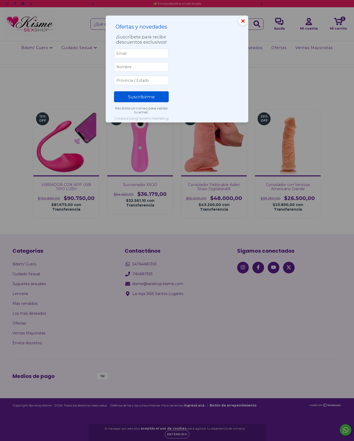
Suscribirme (141, 96)
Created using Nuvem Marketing (141, 118)
